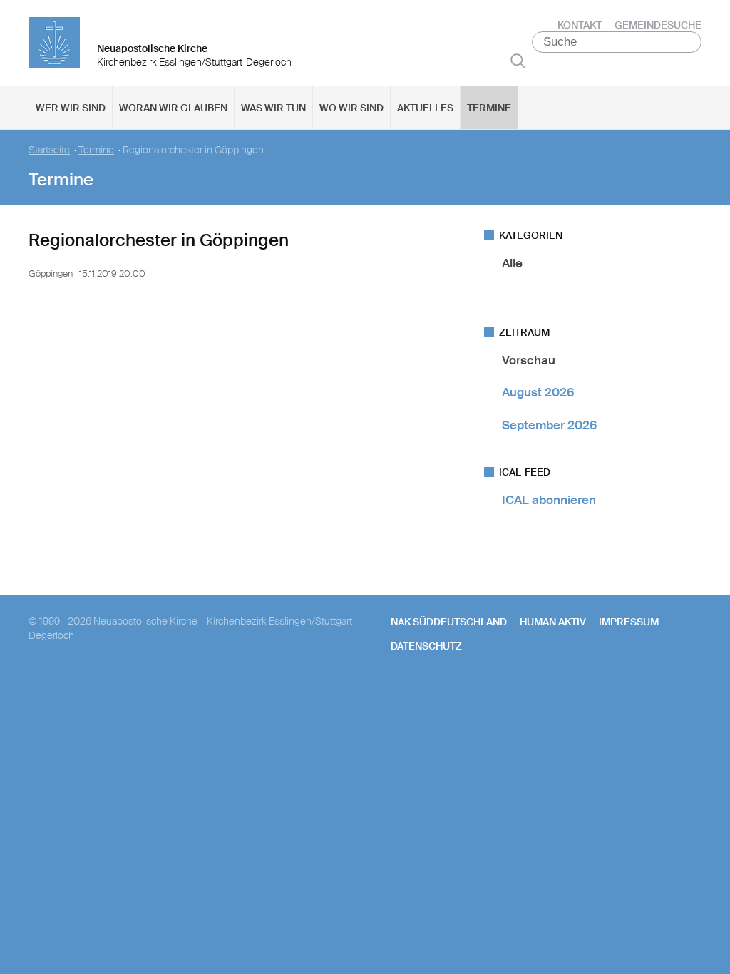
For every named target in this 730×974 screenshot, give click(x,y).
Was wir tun (273, 107)
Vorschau (528, 360)
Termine (489, 107)
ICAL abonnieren (549, 500)
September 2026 (549, 425)
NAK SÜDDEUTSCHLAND (449, 621)
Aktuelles (425, 107)
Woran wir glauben (173, 107)
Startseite (49, 150)
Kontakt (579, 25)
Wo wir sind (351, 107)
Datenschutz (426, 646)
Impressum (629, 621)
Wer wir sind (71, 107)
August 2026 (538, 392)
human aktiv (553, 621)
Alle (512, 263)
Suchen (517, 60)
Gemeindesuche (658, 25)
